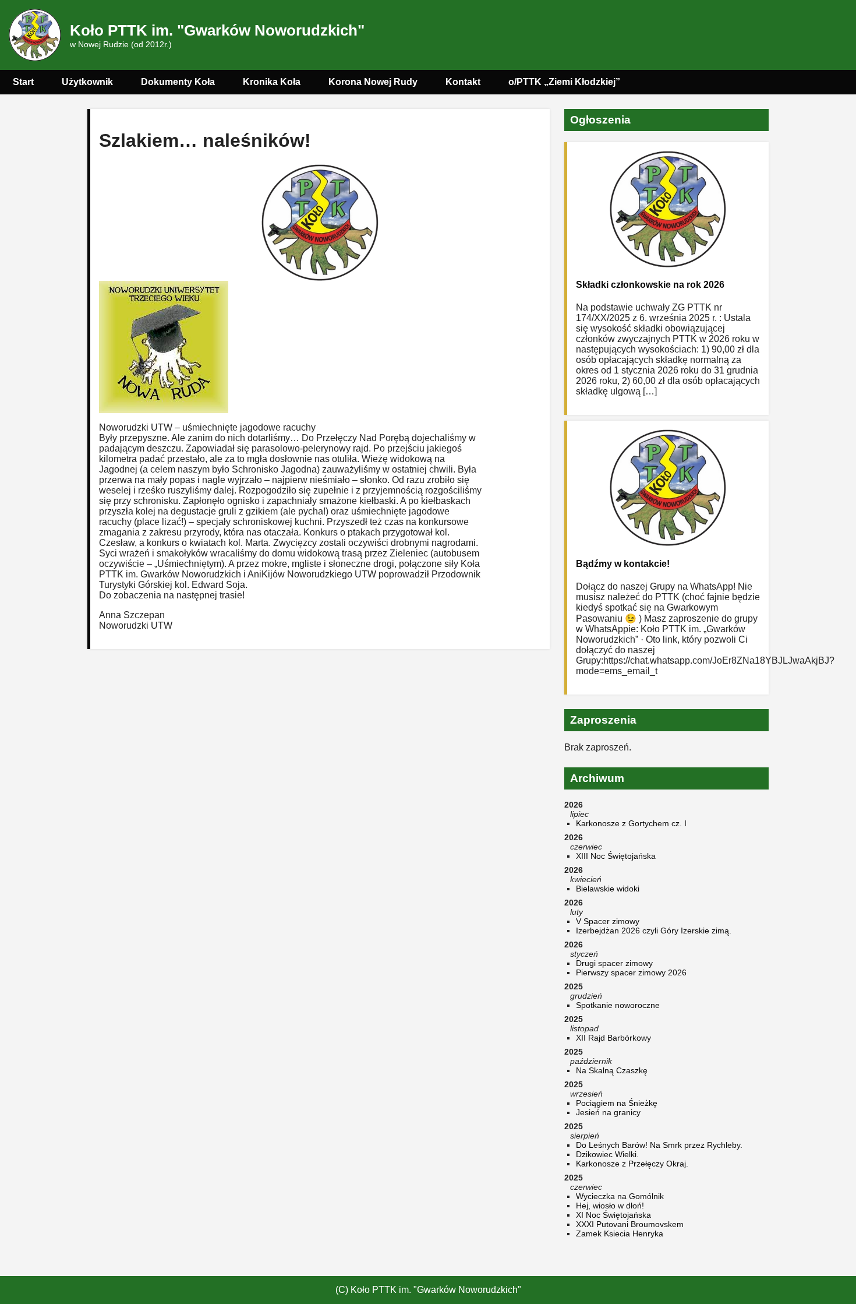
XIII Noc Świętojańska (616, 856)
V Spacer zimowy (607, 921)
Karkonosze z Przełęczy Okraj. (632, 1163)
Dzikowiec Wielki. (607, 1154)
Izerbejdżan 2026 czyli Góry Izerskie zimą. (653, 930)
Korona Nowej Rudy (373, 82)
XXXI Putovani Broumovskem (630, 1224)
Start (23, 82)
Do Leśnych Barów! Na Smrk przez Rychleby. (659, 1145)
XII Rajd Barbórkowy (613, 1037)
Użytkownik (87, 82)
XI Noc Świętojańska (613, 1215)
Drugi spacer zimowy (614, 963)
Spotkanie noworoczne (618, 1005)
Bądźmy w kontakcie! (623, 564)
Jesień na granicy (608, 1112)
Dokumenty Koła (178, 82)
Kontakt (462, 82)
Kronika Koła (271, 82)
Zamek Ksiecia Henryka (619, 1233)
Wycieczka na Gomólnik (620, 1196)
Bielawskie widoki (607, 888)
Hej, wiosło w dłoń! (610, 1205)
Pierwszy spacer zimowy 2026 (631, 972)
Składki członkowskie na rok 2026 (650, 285)
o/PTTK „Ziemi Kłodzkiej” (564, 82)
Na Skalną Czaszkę (612, 1070)
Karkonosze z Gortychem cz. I (631, 823)
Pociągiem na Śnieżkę (616, 1103)
